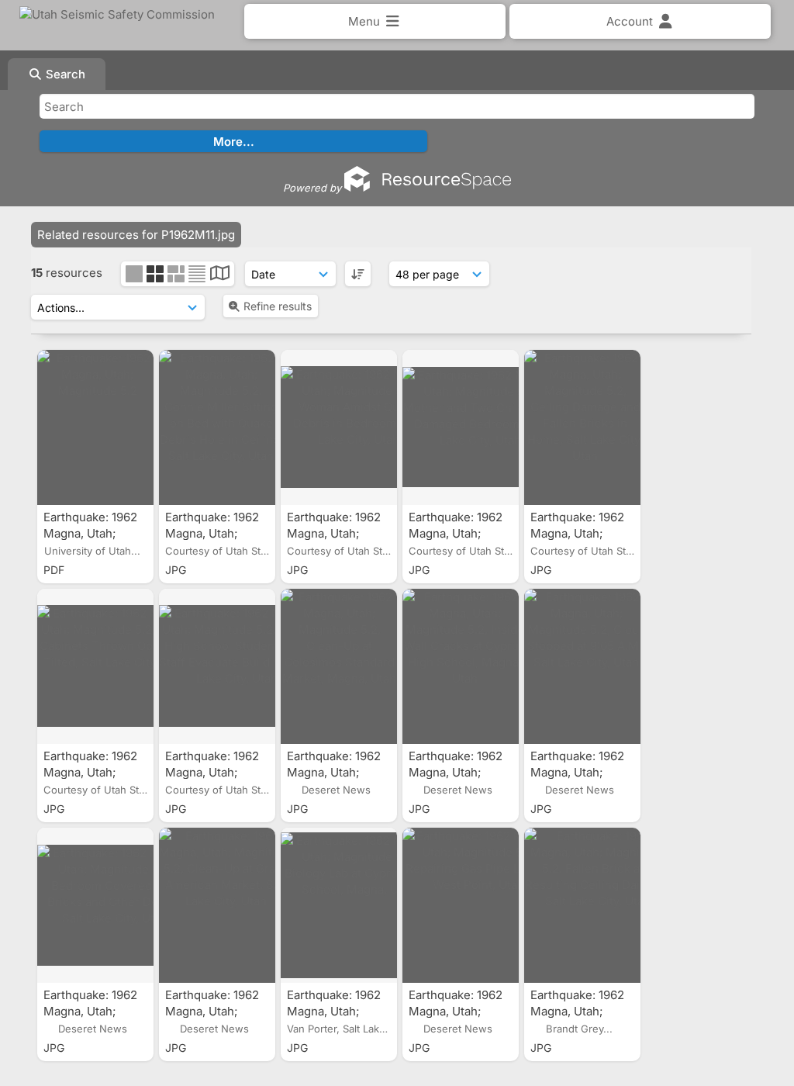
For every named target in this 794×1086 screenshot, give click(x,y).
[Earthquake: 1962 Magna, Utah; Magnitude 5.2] (95, 427)
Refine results (277, 306)
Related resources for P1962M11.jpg (136, 234)
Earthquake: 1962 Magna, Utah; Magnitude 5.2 (90, 533)
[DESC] (358, 273)
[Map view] (220, 275)
